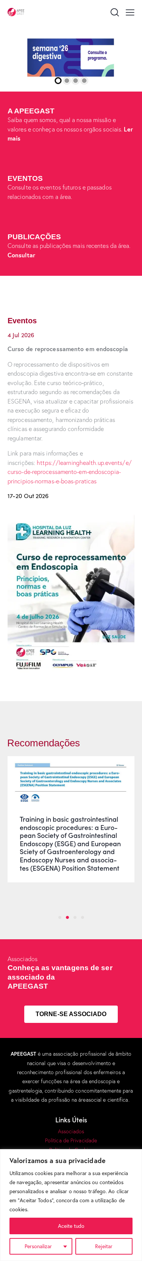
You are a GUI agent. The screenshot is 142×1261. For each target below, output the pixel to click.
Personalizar (38, 1246)
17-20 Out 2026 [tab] (28, 496)
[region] (71, 1205)
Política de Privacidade (71, 1140)
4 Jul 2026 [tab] (21, 335)
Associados (71, 1131)
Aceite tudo (71, 1225)
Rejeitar (103, 1246)
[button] (130, 11)
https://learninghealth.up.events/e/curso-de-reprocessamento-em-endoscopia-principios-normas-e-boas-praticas (70, 472)
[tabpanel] (71, 415)
